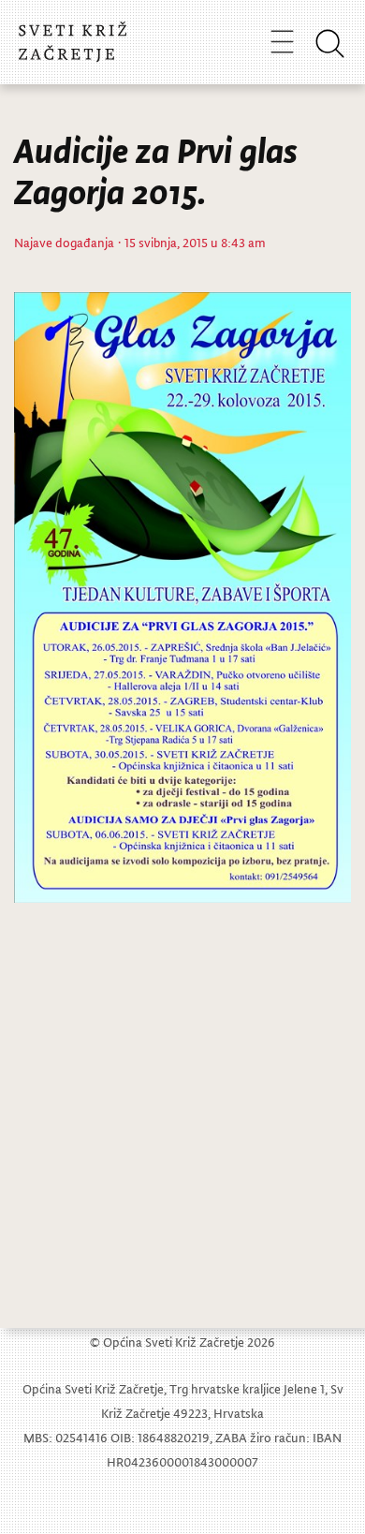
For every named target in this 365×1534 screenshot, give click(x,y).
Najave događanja (64, 242)
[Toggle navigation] (282, 41)
